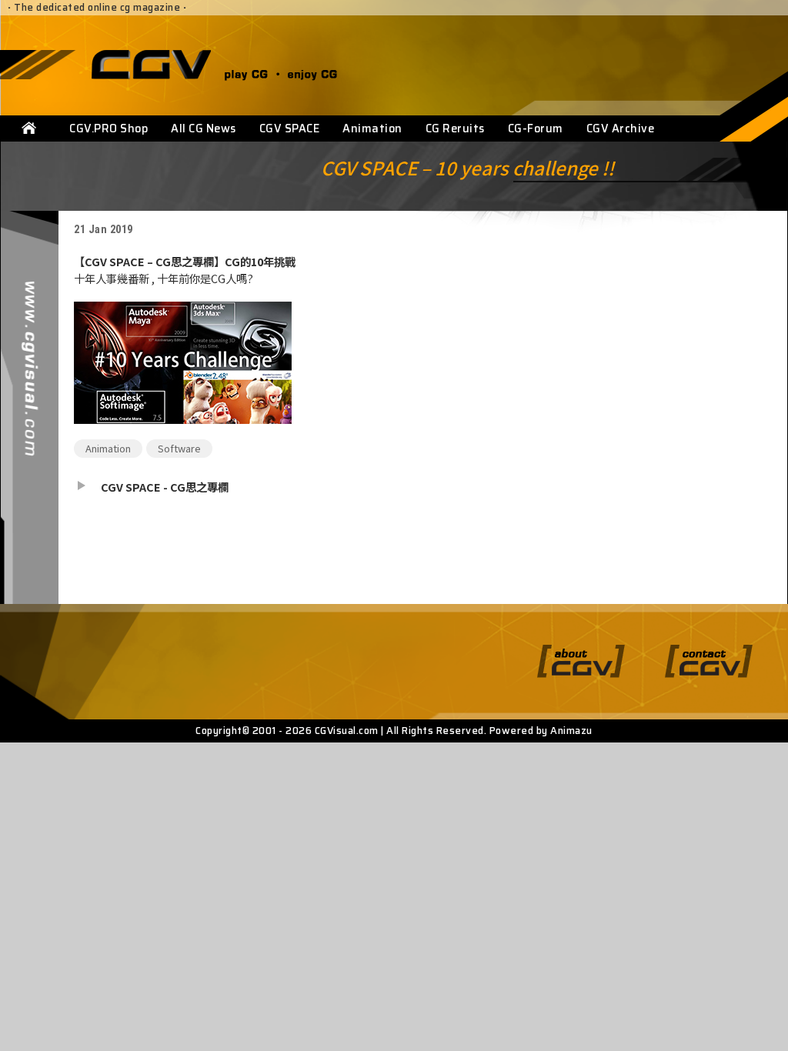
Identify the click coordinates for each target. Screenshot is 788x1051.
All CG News (203, 128)
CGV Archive (620, 128)
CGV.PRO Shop (108, 128)
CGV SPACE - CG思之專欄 (165, 487)
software (179, 448)
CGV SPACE (289, 128)
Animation (372, 128)
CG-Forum (535, 128)
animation (108, 448)
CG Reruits (455, 128)
